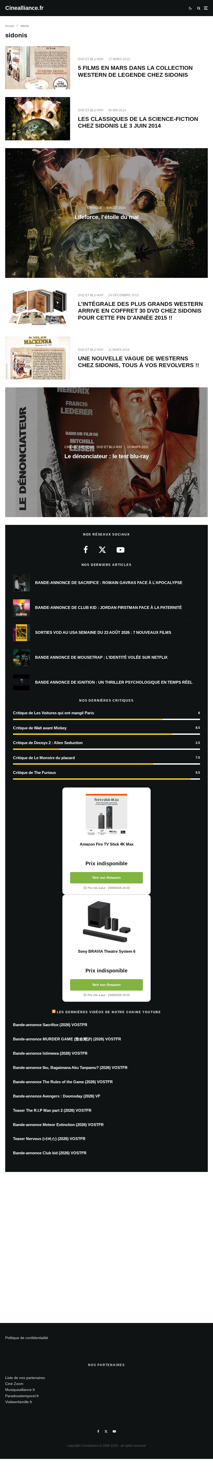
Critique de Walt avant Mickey (39, 728)
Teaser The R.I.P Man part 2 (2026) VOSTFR (52, 1110)
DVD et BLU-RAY (91, 59)
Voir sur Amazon (106, 877)
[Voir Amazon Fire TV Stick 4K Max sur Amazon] (106, 814)
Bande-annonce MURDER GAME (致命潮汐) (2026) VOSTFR (67, 1039)
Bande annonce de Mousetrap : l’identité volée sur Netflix (101, 657)
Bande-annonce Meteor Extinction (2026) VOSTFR (58, 1124)
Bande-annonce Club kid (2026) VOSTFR (49, 1153)
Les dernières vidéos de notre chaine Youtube (109, 1012)
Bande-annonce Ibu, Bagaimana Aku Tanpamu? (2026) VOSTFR (70, 1067)
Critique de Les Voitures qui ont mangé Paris (53, 713)
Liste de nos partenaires (25, 1378)
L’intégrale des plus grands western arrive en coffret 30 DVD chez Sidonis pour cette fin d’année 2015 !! (140, 311)
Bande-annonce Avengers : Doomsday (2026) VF (56, 1096)
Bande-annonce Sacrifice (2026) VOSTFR (50, 1025)
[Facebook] (98, 1431)
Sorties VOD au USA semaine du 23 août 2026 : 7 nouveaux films (103, 632)
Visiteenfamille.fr (18, 1402)
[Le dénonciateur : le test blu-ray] (106, 452)
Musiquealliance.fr (20, 1390)
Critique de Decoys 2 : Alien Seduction (48, 742)
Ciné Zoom (14, 1384)
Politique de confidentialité (26, 1338)
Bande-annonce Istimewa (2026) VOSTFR (50, 1053)
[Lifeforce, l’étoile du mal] (106, 213)
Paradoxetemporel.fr (22, 1396)
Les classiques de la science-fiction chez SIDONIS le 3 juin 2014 (138, 122)
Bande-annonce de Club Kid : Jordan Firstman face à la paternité (108, 607)
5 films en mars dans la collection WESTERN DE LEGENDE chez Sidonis (135, 71)
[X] (106, 1431)
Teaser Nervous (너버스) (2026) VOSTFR (49, 1138)
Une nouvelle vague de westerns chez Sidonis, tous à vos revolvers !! (138, 361)
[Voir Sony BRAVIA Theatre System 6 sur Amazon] (106, 922)
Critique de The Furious (34, 772)
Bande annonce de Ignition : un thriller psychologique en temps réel (113, 682)
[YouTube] (114, 1431)
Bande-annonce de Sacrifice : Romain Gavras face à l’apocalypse (108, 582)
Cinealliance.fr (24, 8)
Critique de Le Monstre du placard (44, 758)
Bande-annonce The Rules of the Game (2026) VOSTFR (63, 1082)
